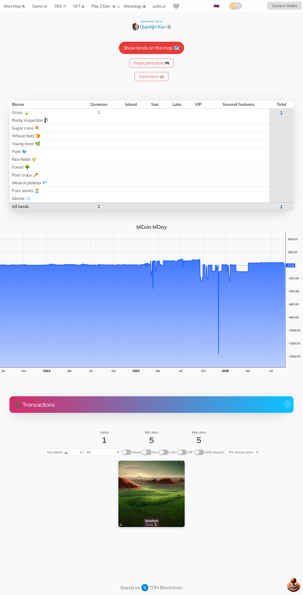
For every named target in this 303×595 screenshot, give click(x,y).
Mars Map (12, 6)
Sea (155, 452)
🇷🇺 (216, 5)
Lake (172, 452)
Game (37, 6)
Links (157, 6)
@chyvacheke (148, 21)
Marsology (133, 6)
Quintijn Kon (153, 27)
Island (136, 452)
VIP (190, 452)
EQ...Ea (159, 21)
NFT (76, 6)
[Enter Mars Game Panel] (293, 585)
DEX (58, 6)
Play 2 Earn (101, 6)
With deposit (214, 452)
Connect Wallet (284, 5)
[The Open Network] (144, 587)
